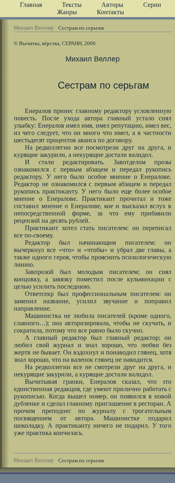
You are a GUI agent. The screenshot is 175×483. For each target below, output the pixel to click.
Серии (152, 4)
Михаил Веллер (33, 28)
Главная (31, 4)
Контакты (110, 12)
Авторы (112, 4)
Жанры (67, 12)
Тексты (72, 4)
